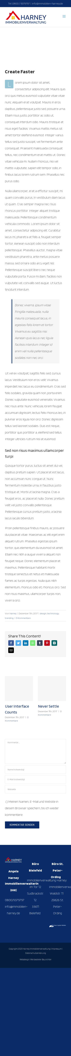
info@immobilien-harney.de (47, 3)
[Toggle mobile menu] (64, 16)
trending (9, 618)
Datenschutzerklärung (35, 953)
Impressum (57, 949)
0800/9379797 (14, 900)
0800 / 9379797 (21, 3)
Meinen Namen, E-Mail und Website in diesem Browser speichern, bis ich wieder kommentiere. (32, 808)
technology (53, 613)
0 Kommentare (23, 618)
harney (13, 613)
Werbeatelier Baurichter (41, 959)
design (43, 613)
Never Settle (48, 706)
